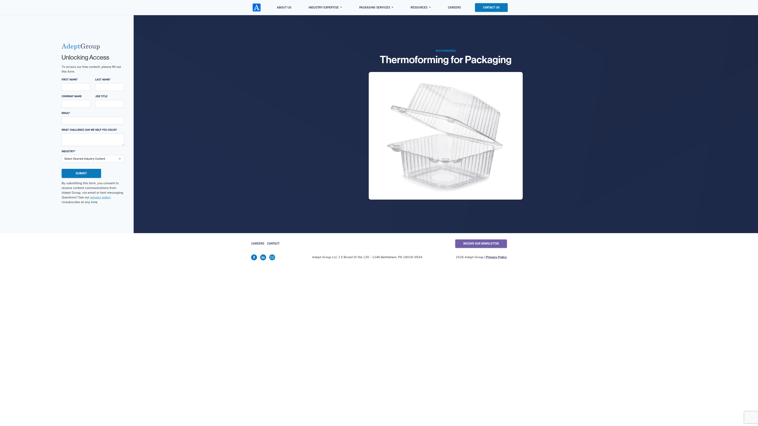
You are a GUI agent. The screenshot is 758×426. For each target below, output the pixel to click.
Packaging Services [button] (375, 7)
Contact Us (491, 7)
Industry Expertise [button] (324, 7)
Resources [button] (419, 7)
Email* (66, 113)
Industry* (68, 151)
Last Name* (103, 79)
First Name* (70, 79)
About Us (284, 7)
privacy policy (100, 197)
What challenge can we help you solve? (89, 130)
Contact (273, 243)
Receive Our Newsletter (481, 244)
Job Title (101, 96)
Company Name (72, 96)
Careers (454, 7)
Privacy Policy (496, 257)
